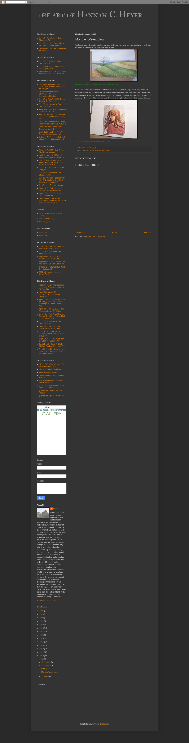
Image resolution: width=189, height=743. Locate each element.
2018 (42, 628)
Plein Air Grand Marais (48, 372)
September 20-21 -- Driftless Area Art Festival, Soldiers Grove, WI (52, 73)
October (45, 676)
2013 (42, 645)
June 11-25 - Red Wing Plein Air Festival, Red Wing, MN (52, 247)
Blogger (105, 724)
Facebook (43, 235)
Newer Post (80, 233)
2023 (42, 618)
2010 (42, 656)
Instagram (43, 233)
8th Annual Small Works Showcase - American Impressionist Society (48, 94)
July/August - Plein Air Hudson (51, 185)
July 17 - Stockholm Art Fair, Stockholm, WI (50, 322)
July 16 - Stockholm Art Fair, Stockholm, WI (50, 252)
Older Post (147, 233)
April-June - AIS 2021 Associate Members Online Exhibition (51, 310)
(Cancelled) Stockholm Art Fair (51, 396)
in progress (45, 669)
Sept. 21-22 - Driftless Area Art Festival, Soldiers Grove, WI (51, 133)
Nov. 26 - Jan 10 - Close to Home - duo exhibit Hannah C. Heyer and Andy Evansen (52, 351)
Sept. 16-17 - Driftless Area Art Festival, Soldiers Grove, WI (51, 189)
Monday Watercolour (49, 672)
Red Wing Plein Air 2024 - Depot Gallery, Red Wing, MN (52, 100)
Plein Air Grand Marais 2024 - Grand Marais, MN (51, 128)
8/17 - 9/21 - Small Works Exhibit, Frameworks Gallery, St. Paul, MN (52, 123)
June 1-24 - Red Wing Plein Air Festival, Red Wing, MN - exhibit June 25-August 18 (52, 316)
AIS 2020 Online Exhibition (50, 369)
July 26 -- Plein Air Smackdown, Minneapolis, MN (51, 67)
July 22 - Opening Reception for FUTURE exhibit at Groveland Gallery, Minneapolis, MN (52, 180)
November (46, 666)
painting (98, 150)
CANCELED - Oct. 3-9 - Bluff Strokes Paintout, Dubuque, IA (51, 345)
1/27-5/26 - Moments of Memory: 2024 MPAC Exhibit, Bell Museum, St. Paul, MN (52, 87)
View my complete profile (47, 600)
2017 (42, 631)
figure (84, 150)
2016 (42, 635)
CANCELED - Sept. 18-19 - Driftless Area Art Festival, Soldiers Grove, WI (52, 334)
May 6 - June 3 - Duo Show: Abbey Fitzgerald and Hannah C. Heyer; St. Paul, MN (52, 162)
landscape (90, 150)
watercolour (106, 150)
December (46, 662)
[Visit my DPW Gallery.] (51, 416)
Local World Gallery (47, 219)
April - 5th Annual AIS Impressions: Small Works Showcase (49, 294)
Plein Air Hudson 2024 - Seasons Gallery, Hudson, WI (52, 110)
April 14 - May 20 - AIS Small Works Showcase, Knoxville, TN (52, 156)
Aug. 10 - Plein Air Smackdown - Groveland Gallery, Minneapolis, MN (52, 116)
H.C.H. (56, 509)
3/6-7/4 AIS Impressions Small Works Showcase (51, 381)
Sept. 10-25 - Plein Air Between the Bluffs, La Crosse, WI (51, 340)
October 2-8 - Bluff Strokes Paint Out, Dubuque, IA (52, 268)
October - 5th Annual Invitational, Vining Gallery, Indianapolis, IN (52, 138)
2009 (42, 659)
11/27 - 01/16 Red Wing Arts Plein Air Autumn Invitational (52, 365)
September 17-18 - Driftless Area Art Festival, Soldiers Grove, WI (52, 263)
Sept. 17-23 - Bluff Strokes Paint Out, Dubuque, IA (52, 194)
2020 (42, 625)
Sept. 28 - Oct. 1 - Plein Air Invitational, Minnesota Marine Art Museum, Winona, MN (52, 200)
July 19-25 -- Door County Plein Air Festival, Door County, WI (51, 44)
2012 (42, 649)
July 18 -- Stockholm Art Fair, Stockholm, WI (50, 39)
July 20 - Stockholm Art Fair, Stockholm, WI (50, 105)
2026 (42, 611)
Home (114, 233)
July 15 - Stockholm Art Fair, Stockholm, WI (50, 174)
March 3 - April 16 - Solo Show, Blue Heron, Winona (51, 151)
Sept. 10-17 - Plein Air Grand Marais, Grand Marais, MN (50, 327)
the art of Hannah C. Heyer (89, 14)
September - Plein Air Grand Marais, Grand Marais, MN (50, 258)
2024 (42, 614)
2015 (42, 638)
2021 (42, 621)
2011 (42, 652)
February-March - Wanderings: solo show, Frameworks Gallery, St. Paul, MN (51, 287)
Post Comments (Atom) (95, 237)
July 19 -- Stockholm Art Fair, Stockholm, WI (50, 62)
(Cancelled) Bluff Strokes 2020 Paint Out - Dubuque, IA (51, 387)
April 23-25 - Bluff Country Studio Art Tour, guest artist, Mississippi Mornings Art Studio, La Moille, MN (52, 303)
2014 (42, 642)
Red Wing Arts (44, 222)
